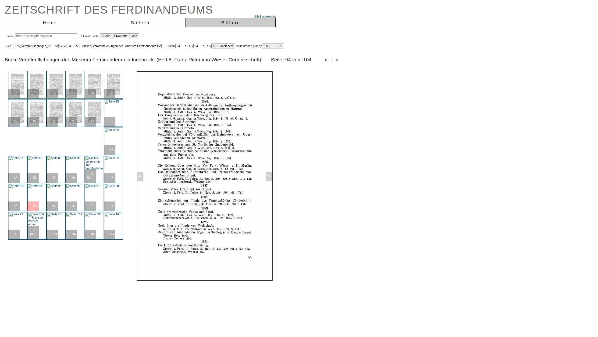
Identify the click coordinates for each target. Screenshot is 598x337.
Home (50, 22)
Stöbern (140, 22)
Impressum (269, 16)
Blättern (230, 22)
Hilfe (257, 16)
